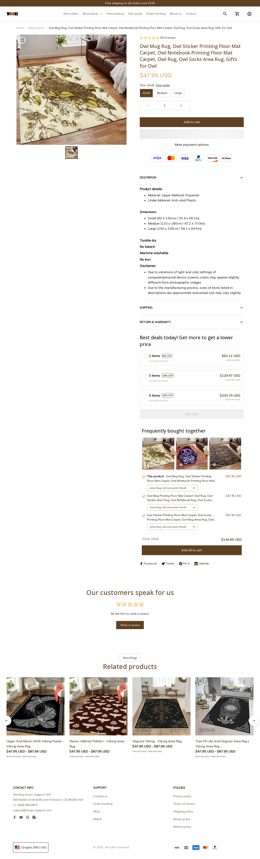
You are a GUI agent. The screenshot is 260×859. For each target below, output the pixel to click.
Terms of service (184, 804)
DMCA (97, 819)
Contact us (100, 796)
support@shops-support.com (32, 810)
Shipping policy (183, 811)
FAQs (96, 811)
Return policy (181, 819)
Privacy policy (182, 796)
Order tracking (103, 804)
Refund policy (182, 827)
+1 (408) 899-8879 (25, 805)
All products (36, 28)
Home (20, 28)
